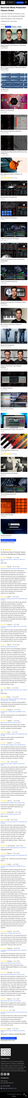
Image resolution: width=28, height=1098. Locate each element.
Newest (14, 27)
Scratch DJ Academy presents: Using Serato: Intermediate (13, 260)
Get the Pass (20, 2)
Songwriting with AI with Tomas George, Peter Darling (14, 568)
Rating (19, 27)
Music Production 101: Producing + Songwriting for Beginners (13, 46)
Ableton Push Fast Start (7, 514)
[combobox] (11, 2)
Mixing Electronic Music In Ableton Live (11, 174)
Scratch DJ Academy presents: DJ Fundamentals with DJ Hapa (14, 599)
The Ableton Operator (7, 388)
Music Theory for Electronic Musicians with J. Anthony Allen (14, 690)
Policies (14, 1096)
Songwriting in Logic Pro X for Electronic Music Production (13, 302)
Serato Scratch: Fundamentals (9, 197)
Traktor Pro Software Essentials (9, 281)
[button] (24, 1094)
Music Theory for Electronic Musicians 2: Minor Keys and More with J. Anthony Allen (13, 699)
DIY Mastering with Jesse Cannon (9, 646)
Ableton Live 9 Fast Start (7, 110)
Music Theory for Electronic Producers (11, 324)
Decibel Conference (6, 535)
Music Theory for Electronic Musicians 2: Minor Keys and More (13, 68)
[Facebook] (5, 1074)
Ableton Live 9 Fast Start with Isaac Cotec (11, 814)
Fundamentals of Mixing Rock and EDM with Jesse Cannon (13, 712)
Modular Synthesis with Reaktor (9, 473)
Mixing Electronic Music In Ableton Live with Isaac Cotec (13, 560)
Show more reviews (8, 1038)
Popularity (8, 27)
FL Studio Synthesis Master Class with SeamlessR (13, 744)
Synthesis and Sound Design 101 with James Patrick (13, 847)
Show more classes (8, 540)
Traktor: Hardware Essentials (8, 494)
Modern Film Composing (7, 345)
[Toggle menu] (26, 2)
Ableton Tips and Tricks (7, 409)
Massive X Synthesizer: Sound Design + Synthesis (11, 366)
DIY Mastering (4, 90)
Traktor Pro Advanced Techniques (10, 238)
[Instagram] (8, 1074)
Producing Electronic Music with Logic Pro (12, 429)
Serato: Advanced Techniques (9, 218)
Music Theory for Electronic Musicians (11, 131)
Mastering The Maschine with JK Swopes (11, 722)
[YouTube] (2, 1074)
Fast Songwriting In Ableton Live (9, 450)
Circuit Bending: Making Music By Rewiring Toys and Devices (14, 152)
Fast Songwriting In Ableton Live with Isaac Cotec (13, 802)
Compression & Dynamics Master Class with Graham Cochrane (14, 627)
